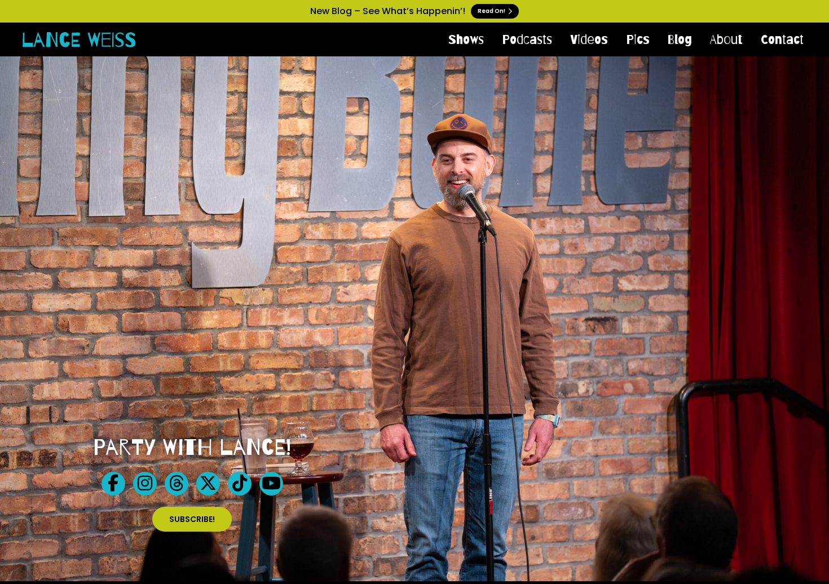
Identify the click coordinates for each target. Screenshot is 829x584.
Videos (589, 39)
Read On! (492, 11)
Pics (638, 39)
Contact (782, 39)
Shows (466, 39)
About (726, 39)
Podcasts (527, 39)
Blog (680, 39)
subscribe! (192, 519)
